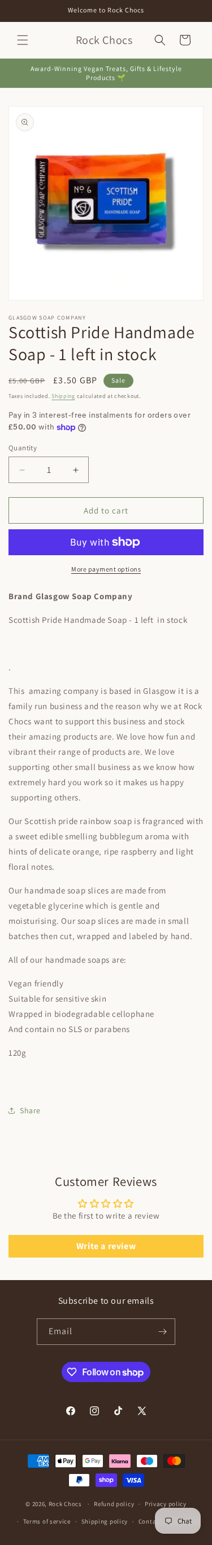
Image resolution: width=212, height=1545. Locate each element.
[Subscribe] (162, 1331)
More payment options (106, 569)
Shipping (63, 396)
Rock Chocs (66, 1504)
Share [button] (30, 1110)
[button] (22, 40)
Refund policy (114, 1504)
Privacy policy (166, 1504)
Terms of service (47, 1521)
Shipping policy (104, 1521)
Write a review (106, 1246)
